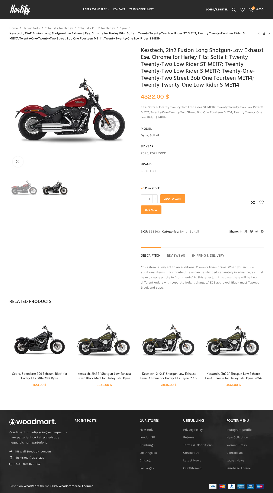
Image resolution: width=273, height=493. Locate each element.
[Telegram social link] (262, 231)
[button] (39, 344)
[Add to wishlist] (261, 202)
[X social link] (246, 231)
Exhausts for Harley (59, 28)
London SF (147, 437)
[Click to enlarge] (18, 161)
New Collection (237, 437)
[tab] (151, 253)
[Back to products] (264, 33)
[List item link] (38, 457)
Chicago (145, 460)
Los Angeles (148, 453)
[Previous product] (258, 33)
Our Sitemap (192, 468)
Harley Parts (31, 28)
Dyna (123, 28)
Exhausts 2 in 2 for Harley (96, 28)
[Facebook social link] (241, 231)
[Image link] (32, 421)
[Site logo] (20, 9)
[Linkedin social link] (256, 231)
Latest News (192, 460)
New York (146, 430)
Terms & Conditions (198, 445)
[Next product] (269, 33)
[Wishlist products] (242, 9)
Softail (154, 135)
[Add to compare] (253, 202)
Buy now (151, 209)
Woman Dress (237, 445)
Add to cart (172, 198)
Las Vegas (147, 468)
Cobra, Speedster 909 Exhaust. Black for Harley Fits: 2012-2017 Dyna (39, 376)
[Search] (234, 9)
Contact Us (191, 453)
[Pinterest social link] (251, 231)
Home (13, 28)
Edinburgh (147, 445)
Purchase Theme (239, 468)
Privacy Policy (193, 430)
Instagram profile (239, 430)
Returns (189, 437)
